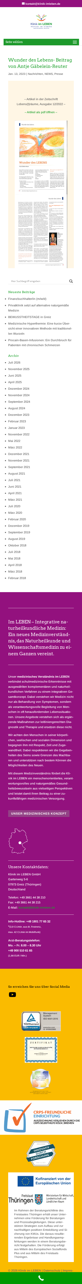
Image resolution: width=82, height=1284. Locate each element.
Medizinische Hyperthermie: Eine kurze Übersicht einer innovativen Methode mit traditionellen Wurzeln (40, 328)
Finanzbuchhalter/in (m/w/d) (27, 298)
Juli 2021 (14, 480)
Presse (58, 73)
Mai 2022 (14, 441)
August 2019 (16, 538)
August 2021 (16, 473)
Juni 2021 (14, 486)
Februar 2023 (17, 421)
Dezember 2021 (18, 454)
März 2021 (15, 499)
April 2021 (15, 493)
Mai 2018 (14, 558)
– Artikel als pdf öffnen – (41, 112)
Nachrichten (35, 73)
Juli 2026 (14, 362)
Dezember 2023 (18, 414)
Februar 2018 (17, 578)
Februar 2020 (17, 519)
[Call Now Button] (41, 1278)
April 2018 (15, 565)
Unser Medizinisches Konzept (38, 813)
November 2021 (18, 460)
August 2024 (16, 408)
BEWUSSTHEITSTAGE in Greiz (29, 317)
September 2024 (19, 401)
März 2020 (15, 512)
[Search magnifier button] (71, 281)
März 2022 (15, 447)
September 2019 (19, 532)
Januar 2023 (16, 427)
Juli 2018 (14, 552)
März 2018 (15, 571)
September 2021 (19, 467)
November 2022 (18, 434)
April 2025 (15, 382)
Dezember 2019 (18, 525)
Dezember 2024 (18, 388)
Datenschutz (52, 1270)
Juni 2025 (14, 375)
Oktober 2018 (17, 545)
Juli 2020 (14, 506)
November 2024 (18, 395)
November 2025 (18, 369)
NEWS (49, 73)
